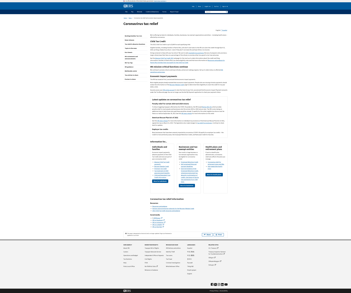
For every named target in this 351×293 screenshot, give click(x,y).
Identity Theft (170, 252)
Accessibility (224, 291)
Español (224, 30)
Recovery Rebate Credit (176, 85)
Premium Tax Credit (160, 169)
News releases (129, 40)
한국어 (189, 259)
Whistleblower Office (172, 266)
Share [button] (209, 235)
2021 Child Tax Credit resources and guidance (166, 211)
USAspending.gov (213, 261)
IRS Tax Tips (129, 63)
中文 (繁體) (190, 255)
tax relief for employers (204, 123)
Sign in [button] (224, 6)
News (199, 6)
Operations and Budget (130, 255)
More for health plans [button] (214, 175)
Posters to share (130, 79)
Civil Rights (148, 259)
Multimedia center (131, 71)
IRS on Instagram (157, 222)
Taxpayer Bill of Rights (152, 248)
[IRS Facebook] (212, 284)
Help (193, 6)
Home (125, 18)
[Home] (128, 5)
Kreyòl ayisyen (191, 270)
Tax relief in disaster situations (135, 44)
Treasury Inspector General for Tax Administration (216, 253)
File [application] (126, 12)
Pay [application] (132, 12)
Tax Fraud (169, 259)
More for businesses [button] (186, 186)
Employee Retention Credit (189, 162)
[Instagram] (219, 284)
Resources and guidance (159, 206)
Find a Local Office (129, 266)
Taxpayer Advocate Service (153, 252)
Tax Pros (216, 6)
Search (226, 12)
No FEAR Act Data (150, 266)
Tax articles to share (131, 75)
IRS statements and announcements (131, 58)
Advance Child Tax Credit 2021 (164, 58)
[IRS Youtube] (226, 284)
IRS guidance (129, 67)
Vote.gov (211, 265)
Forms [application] (164, 12)
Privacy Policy (214, 291)
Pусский (189, 263)
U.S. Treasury (212, 248)
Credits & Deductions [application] (152, 12)
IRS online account (169, 90)
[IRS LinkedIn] (222, 284)
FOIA (146, 263)
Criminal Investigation (173, 263)
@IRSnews (157, 218)
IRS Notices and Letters (173, 248)
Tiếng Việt (190, 266)
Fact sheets (128, 52)
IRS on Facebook (157, 220)
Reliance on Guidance (151, 270)
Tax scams (169, 255)
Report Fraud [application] (174, 12)
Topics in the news (131, 48)
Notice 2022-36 (207, 107)
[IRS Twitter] (215, 284)
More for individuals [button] (160, 181)
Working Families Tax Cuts (133, 36)
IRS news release (186, 113)
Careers (125, 252)
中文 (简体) (190, 252)
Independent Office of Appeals (154, 255)
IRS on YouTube (157, 227)
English (207, 6)
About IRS (126, 248)
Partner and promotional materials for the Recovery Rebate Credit (173, 209)
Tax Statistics (127, 259)
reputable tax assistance (196, 53)
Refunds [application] (139, 12)
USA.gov (211, 258)
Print (220, 235)
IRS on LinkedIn (157, 225)
